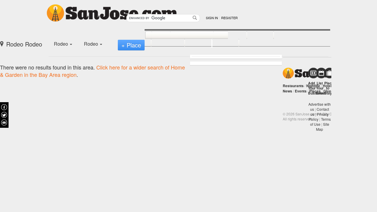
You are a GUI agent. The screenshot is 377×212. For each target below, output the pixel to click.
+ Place (131, 45)
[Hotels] (253, 35)
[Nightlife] (223, 35)
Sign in (212, 17)
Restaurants (293, 85)
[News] (154, 35)
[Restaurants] (185, 35)
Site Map (322, 127)
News (287, 91)
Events (301, 91)
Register (229, 17)
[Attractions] (287, 35)
